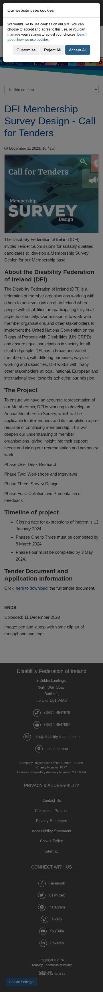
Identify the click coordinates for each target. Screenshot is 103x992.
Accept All (77, 50)
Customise (26, 50)
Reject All (52, 50)
